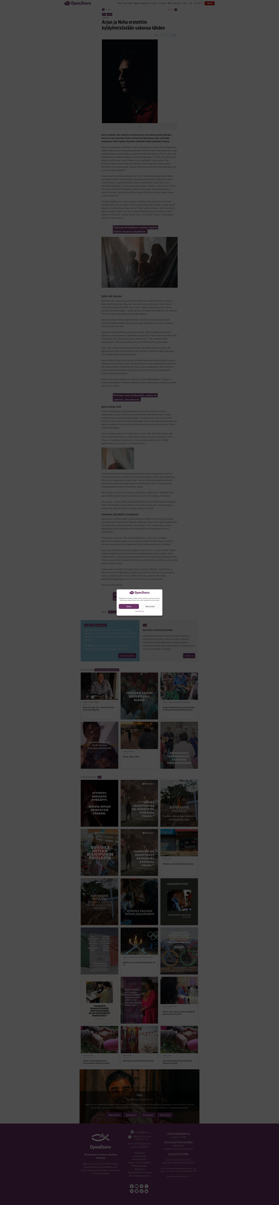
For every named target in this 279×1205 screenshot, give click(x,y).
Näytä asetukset (150, 606)
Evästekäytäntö (139, 611)
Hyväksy (129, 606)
